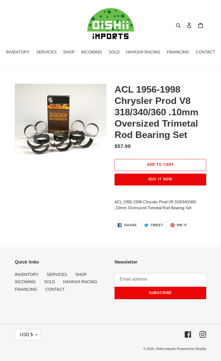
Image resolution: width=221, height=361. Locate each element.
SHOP (81, 274)
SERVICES (57, 274)
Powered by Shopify (191, 349)
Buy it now (160, 179)
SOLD (49, 281)
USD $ (26, 334)
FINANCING (26, 289)
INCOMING (25, 281)
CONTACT (55, 289)
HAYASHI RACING (80, 281)
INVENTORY (27, 274)
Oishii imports (166, 349)
